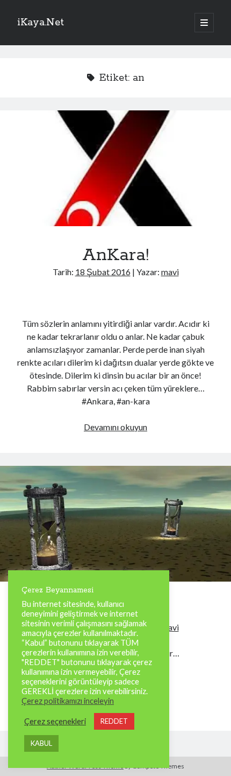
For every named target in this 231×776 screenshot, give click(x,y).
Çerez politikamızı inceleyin (67, 700)
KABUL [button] (41, 743)
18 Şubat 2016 (103, 272)
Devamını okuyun (115, 427)
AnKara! (115, 168)
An (115, 524)
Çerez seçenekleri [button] (55, 721)
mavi (170, 272)
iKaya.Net (40, 22)
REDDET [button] (114, 721)
